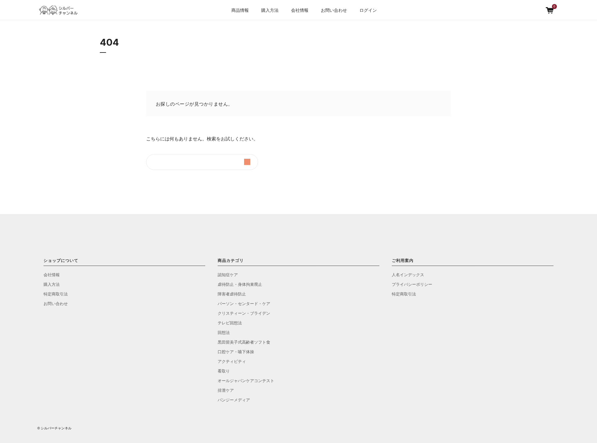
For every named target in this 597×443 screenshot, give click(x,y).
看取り (224, 371)
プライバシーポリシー (412, 284)
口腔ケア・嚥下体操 (236, 351)
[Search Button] (247, 162)
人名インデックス (408, 274)
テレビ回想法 (230, 323)
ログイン (368, 10)
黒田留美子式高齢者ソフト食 (244, 342)
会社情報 (52, 274)
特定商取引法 (56, 294)
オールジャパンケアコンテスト (246, 380)
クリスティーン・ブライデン (244, 313)
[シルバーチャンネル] (60, 10)
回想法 (224, 332)
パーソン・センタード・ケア (244, 303)
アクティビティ (232, 361)
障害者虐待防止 (232, 294)
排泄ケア (226, 390)
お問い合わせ (334, 10)
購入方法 (270, 10)
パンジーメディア (234, 400)
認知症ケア (228, 274)
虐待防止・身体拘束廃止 (240, 284)
